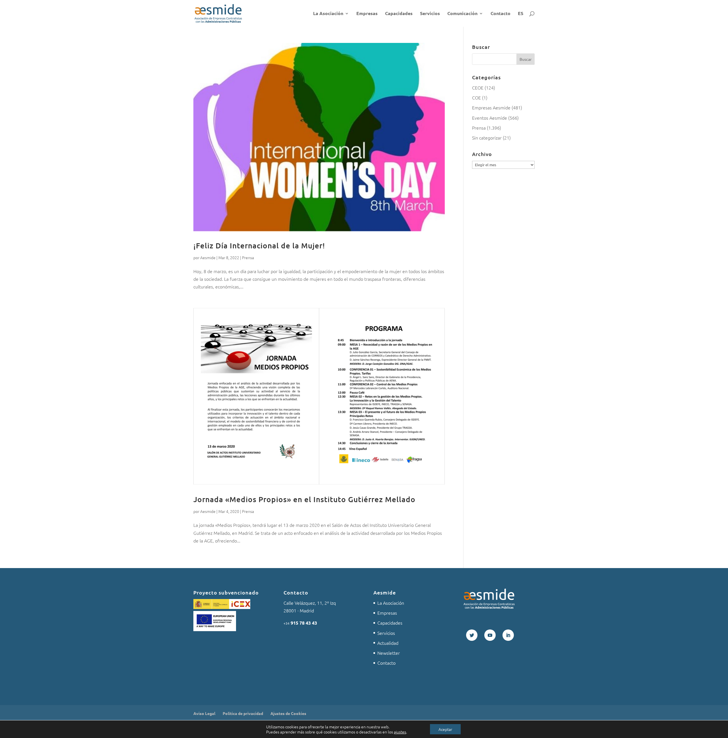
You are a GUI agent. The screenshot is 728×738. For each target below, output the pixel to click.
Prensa (248, 257)
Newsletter (388, 653)
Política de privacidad (243, 713)
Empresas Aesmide (491, 107)
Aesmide (208, 257)
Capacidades (399, 13)
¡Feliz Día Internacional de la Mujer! (259, 245)
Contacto (500, 13)
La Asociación (328, 13)
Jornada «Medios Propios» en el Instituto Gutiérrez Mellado (304, 499)
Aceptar (445, 729)
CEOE (477, 87)
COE (476, 97)
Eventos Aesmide (489, 118)
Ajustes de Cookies (288, 713)
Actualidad (387, 643)
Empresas (367, 13)
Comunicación (462, 13)
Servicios (430, 13)
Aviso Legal (204, 713)
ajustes (400, 731)
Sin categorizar (487, 137)
